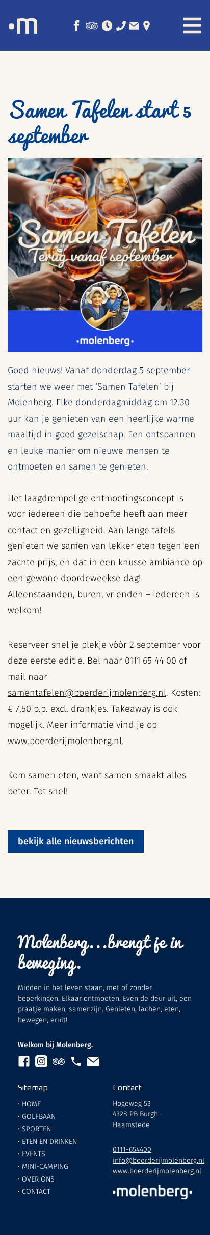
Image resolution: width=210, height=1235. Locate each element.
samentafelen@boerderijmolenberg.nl (87, 692)
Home (31, 1104)
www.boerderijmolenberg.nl (65, 741)
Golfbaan (39, 1116)
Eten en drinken (49, 1141)
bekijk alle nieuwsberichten (76, 841)
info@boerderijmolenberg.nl (158, 1160)
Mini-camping (45, 1166)
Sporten (36, 1128)
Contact (36, 1191)
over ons (38, 1179)
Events (33, 1153)
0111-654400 (132, 1149)
